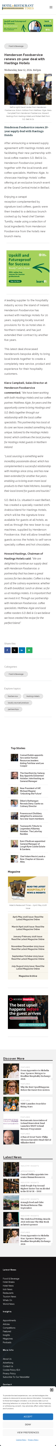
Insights (6, 1335)
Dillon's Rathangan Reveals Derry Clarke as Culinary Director (31, 803)
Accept (28, 1416)
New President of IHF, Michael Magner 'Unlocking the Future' (31, 791)
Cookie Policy (21, 1440)
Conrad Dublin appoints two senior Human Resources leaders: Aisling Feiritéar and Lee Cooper (32, 760)
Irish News (7, 1289)
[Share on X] (15, 650)
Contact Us (8, 1366)
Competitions (9, 1328)
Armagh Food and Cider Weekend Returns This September (32, 1205)
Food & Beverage (16, 46)
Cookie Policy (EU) (11, 1370)
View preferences (28, 1432)
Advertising (8, 1363)
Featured (7, 1331)
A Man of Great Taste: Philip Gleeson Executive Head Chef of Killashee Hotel (36, 1140)
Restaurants (8, 1293)
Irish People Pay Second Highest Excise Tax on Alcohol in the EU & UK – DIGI (35, 1189)
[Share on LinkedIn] (22, 650)
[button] (51, 1389)
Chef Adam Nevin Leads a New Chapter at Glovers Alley (32, 859)
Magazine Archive (28, 976)
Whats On (7, 1300)
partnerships (13, 709)
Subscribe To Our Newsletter (16, 1377)
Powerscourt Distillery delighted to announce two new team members (32, 816)
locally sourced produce (18, 703)
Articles (6, 1324)
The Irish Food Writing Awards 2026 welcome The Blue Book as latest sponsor (35, 1222)
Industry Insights (30, 1166)
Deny (28, 1424)
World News (9, 1304)
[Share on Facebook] (7, 650)
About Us (7, 1359)
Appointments (28, 1171)
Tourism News (9, 1296)
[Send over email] (29, 650)
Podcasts (7, 1342)
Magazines (8, 1339)
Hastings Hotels (32, 696)
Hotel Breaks (9, 1282)
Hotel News (8, 1286)
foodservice (13, 696)
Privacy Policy (33, 1440)
